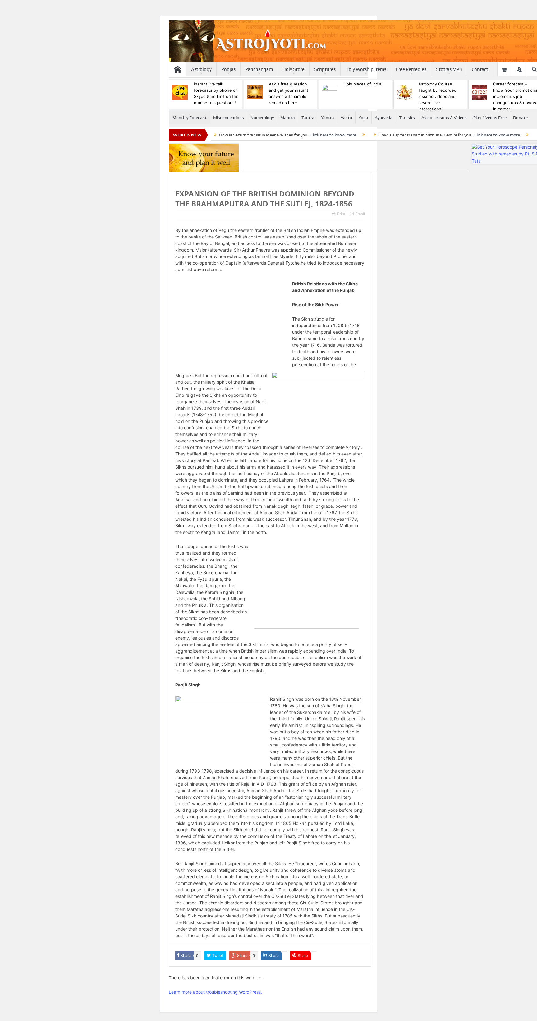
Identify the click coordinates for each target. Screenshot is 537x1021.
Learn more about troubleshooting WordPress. (215, 992)
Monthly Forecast (189, 117)
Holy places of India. (363, 83)
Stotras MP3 (449, 69)
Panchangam (259, 69)
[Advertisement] (355, 157)
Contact (480, 69)
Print (341, 213)
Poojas (228, 69)
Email (360, 213)
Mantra (287, 117)
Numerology (262, 117)
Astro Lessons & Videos (444, 117)
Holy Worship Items (365, 69)
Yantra (327, 117)
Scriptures (325, 69)
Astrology (201, 69)
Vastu (346, 117)
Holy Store (293, 69)
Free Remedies (411, 69)
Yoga (363, 117)
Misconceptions (228, 117)
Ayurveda (383, 117)
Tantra (307, 117)
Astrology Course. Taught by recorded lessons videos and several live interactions (437, 96)
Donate (520, 117)
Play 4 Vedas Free (490, 117)
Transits (407, 117)
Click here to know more (333, 134)
